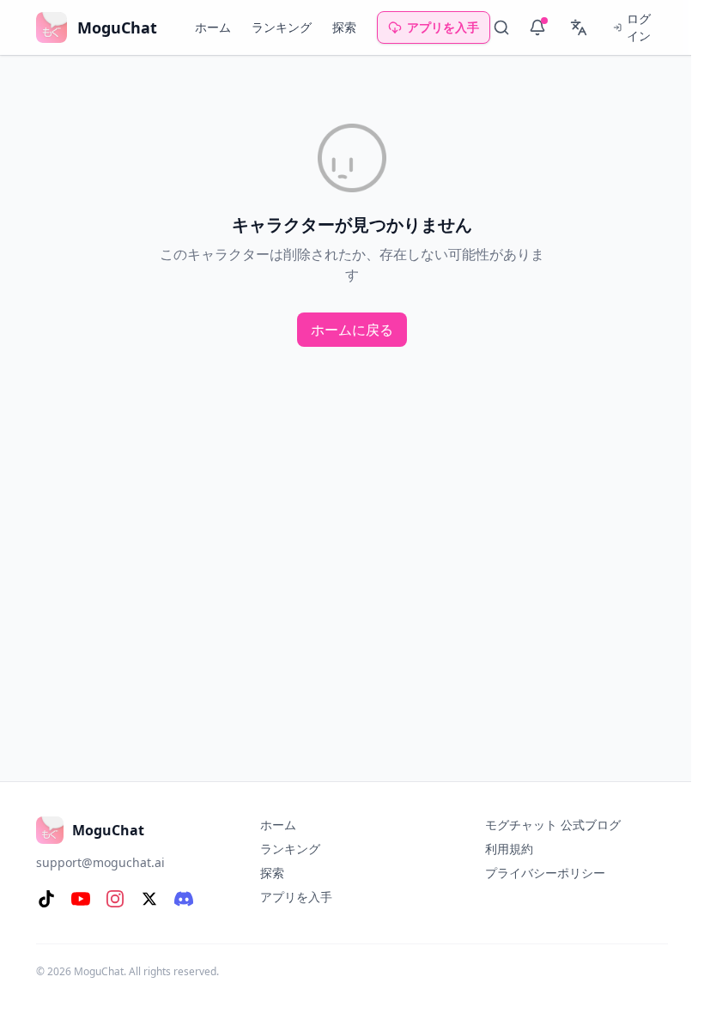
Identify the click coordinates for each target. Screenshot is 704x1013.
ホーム (213, 27)
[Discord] (183, 899)
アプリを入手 (443, 27)
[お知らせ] (537, 27)
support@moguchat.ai (100, 862)
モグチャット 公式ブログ (553, 824)
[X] (149, 899)
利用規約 (509, 848)
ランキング (282, 27)
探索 (344, 27)
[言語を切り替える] (578, 27)
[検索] (501, 27)
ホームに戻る (352, 329)
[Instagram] (115, 899)
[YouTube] (80, 899)
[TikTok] (46, 899)
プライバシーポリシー (545, 872)
